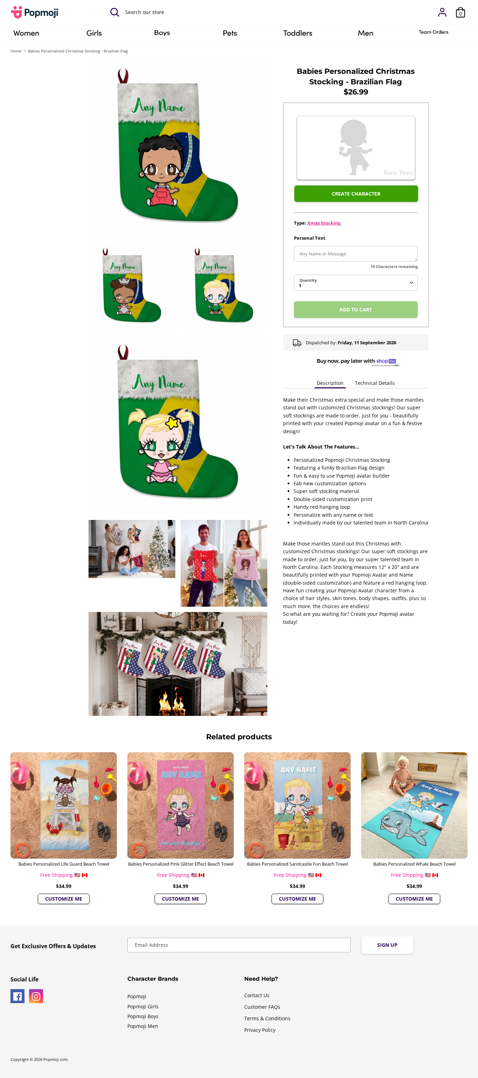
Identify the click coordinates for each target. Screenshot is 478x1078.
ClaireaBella (26, 35)
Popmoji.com (55, 1059)
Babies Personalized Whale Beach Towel (414, 864)
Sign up (387, 945)
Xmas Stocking (323, 223)
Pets (230, 35)
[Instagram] (36, 996)
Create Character (356, 193)
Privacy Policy (259, 1030)
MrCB (365, 35)
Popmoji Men (142, 1026)
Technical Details (375, 383)
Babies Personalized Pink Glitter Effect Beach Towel (180, 864)
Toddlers (298, 35)
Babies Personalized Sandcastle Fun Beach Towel (297, 864)
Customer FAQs (262, 1006)
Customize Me (63, 898)
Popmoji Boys (143, 1016)
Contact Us (256, 995)
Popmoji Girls (143, 1006)
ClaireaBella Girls (94, 35)
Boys (162, 35)
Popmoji (136, 996)
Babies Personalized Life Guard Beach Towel (64, 864)
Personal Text (309, 238)
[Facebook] (17, 996)
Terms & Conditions (267, 1018)
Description (330, 383)
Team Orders (433, 35)
